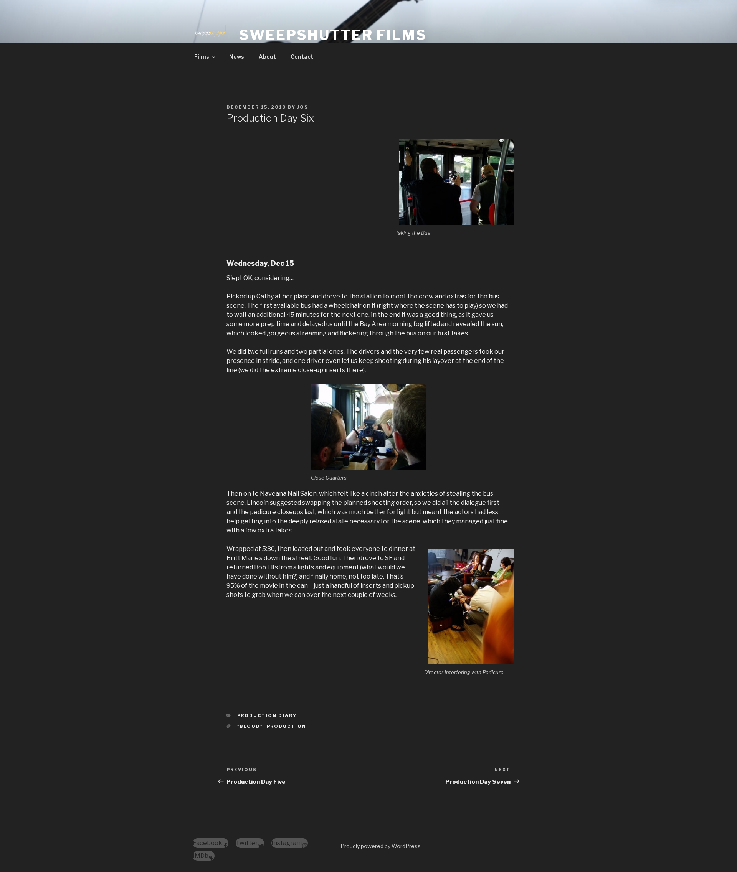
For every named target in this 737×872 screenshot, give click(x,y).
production (287, 726)
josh (304, 107)
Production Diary (267, 715)
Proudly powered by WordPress (380, 846)
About (267, 56)
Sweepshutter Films (333, 34)
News (236, 56)
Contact (302, 56)
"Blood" (250, 726)
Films (201, 56)
